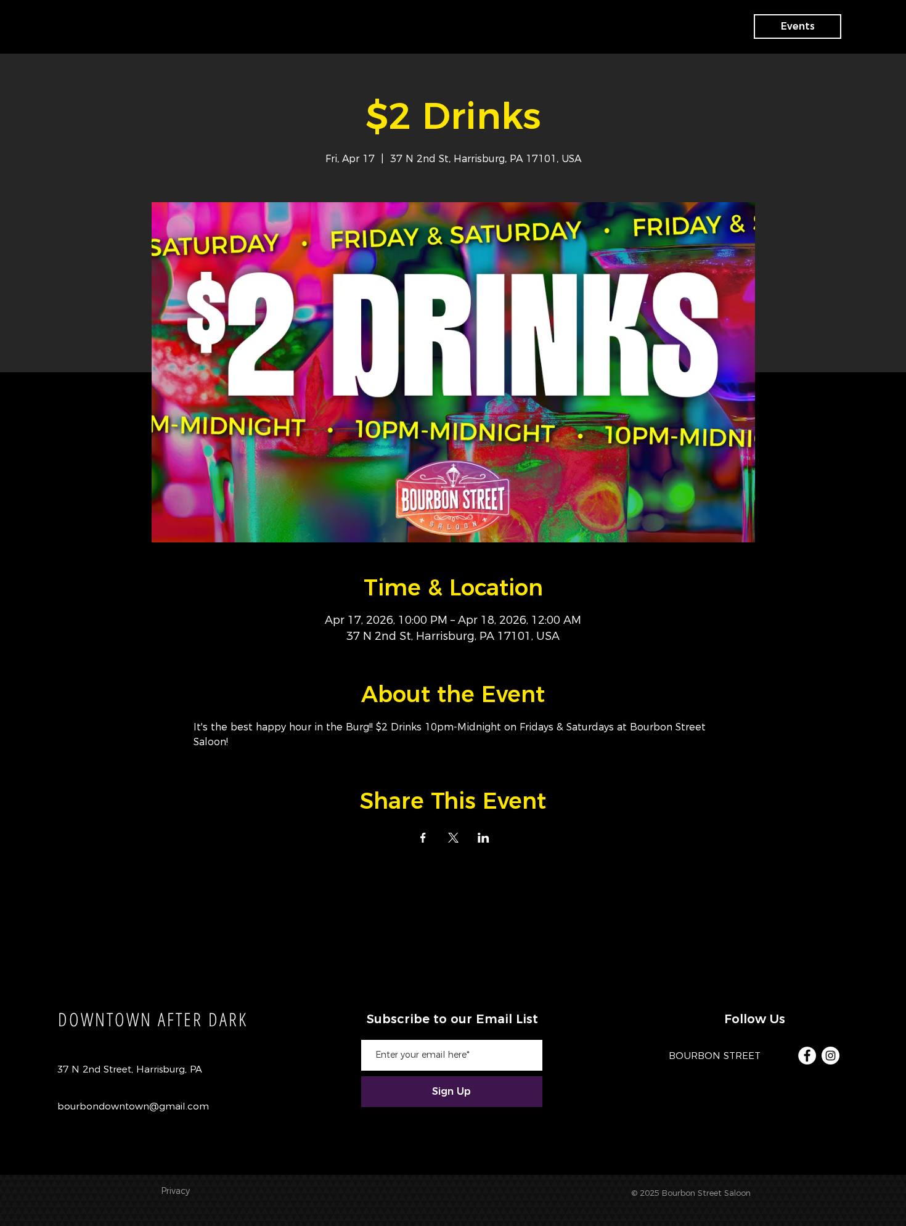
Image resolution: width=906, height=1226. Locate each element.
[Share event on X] (453, 838)
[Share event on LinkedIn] (483, 838)
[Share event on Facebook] (423, 838)
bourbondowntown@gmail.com (133, 1106)
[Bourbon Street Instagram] (830, 1056)
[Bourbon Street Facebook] (807, 1056)
